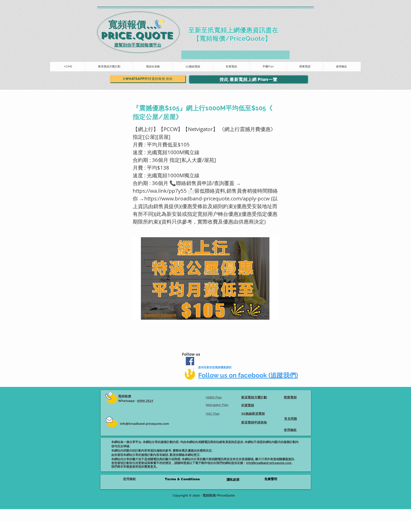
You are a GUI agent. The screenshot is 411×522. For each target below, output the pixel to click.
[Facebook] (190, 361)
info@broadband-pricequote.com (144, 424)
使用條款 (129, 479)
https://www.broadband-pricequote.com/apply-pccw (207, 198)
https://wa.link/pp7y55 (160, 190)
